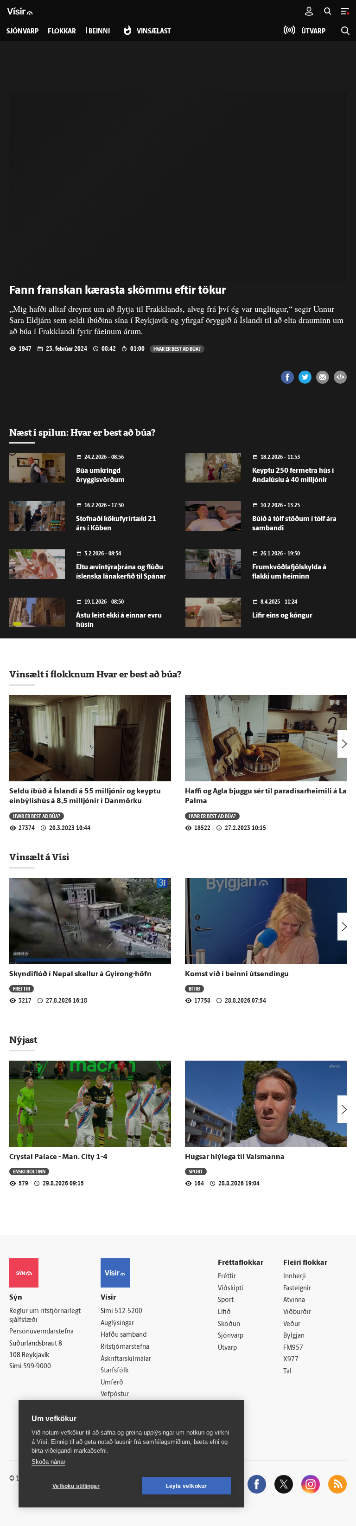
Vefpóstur (115, 1394)
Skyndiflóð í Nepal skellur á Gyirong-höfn (80, 974)
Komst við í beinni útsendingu (237, 974)
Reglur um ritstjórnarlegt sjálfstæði (45, 1316)
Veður (291, 1324)
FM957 (293, 1348)
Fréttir (21, 988)
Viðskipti (230, 1288)
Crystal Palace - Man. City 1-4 (58, 1157)
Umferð (112, 1382)
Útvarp (227, 1348)
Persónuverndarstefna (41, 1331)
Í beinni (97, 31)
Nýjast (23, 1040)
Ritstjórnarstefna (125, 1347)
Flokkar (62, 31)
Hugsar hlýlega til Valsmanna (235, 1157)
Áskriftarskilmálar (126, 1359)
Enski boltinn (29, 1171)
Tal (287, 1371)
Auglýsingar (117, 1323)
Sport (196, 1171)
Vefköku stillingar (76, 1486)
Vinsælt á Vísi (39, 857)
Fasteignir (297, 1288)
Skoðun (229, 1324)
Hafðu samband (123, 1335)
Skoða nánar (48, 1461)
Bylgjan (294, 1336)
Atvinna (294, 1300)
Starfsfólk (114, 1370)
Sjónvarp (230, 1336)
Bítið (194, 988)
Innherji (294, 1276)
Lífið (224, 1312)
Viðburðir (297, 1312)
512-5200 (128, 1311)
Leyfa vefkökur (186, 1486)
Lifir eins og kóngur (282, 615)
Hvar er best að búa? (177, 349)
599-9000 (37, 1366)
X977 (291, 1359)
